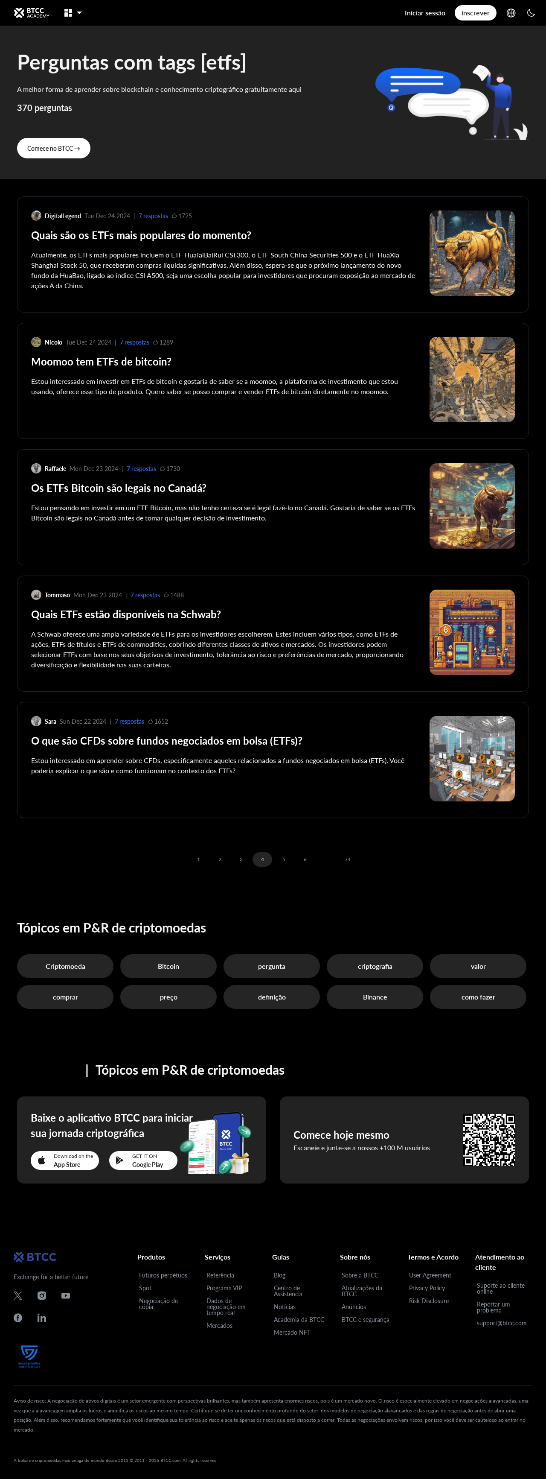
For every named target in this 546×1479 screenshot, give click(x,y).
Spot (145, 1288)
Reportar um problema (493, 1307)
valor (478, 966)
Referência (220, 1275)
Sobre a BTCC (360, 1275)
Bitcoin (168, 966)
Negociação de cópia (158, 1303)
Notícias (285, 1306)
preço (168, 997)
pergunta (271, 966)
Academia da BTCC (299, 1319)
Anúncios (354, 1306)
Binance (375, 997)
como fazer (478, 997)
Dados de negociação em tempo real (226, 1306)
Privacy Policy (427, 1288)
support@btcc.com (502, 1323)
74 (348, 859)
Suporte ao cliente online (501, 1288)
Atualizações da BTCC (362, 1291)
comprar (65, 997)
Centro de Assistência (288, 1291)
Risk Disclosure (429, 1300)
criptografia (375, 966)
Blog (279, 1275)
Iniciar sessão (425, 13)
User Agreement (430, 1275)
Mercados (219, 1325)
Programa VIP (224, 1288)
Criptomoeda (65, 966)
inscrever (476, 13)
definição (272, 997)
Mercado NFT (292, 1332)
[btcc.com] (31, 13)
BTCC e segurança (365, 1319)
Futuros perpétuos (163, 1275)
